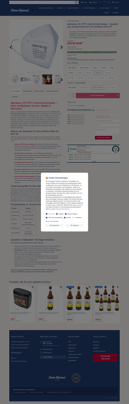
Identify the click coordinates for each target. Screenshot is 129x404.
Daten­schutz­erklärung (62, 209)
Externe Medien (72, 214)
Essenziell (52, 214)
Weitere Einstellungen (52, 221)
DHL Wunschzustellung (56, 217)
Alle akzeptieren (54, 225)
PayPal (69, 217)
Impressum (79, 205)
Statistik (61, 214)
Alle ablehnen (75, 225)
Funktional (78, 217)
